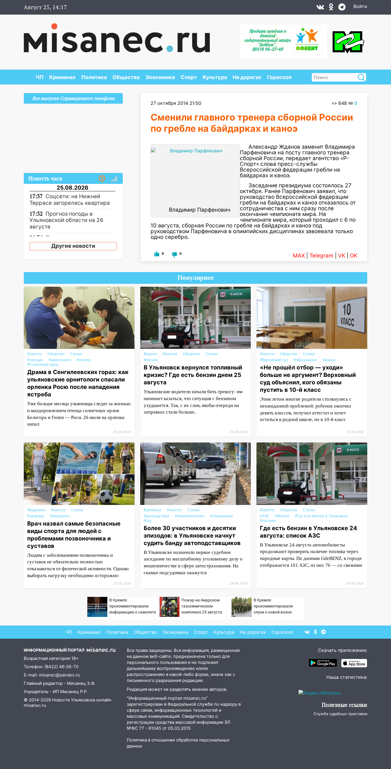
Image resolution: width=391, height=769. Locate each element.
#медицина (59, 516)
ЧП (39, 77)
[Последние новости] (102, 178)
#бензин (151, 360)
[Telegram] (341, 8)
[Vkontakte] (320, 8)
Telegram (321, 255)
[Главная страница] (117, 34)
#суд (147, 520)
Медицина (36, 510)
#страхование (221, 516)
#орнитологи (60, 360)
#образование (305, 360)
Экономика (160, 77)
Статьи (76, 354)
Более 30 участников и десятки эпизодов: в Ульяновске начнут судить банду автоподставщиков (192, 535)
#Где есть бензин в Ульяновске (321, 516)
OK (353, 255)
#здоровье (35, 516)
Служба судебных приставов (340, 713)
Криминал (62, 77)
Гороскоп (279, 77)
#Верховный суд (274, 360)
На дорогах (247, 77)
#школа (329, 360)
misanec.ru (35, 705)
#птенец (84, 360)
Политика (94, 77)
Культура (215, 77)
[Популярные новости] (114, 178)
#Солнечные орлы (42, 364)
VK (341, 255)
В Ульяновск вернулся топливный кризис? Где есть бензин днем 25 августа (193, 375)
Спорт (189, 77)
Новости (34, 354)
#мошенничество (189, 516)
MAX (299, 255)
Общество (126, 77)
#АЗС (264, 516)
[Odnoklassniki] (331, 8)
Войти (360, 6)
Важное (150, 354)
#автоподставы (156, 516)
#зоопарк (35, 360)
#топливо (268, 520)
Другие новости (73, 246)
